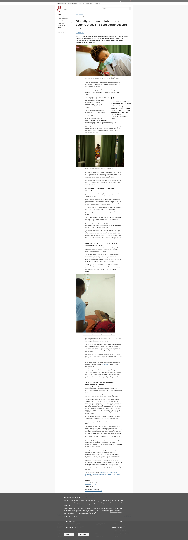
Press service (61, 32)
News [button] (75, 3)
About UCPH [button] (97, 3)
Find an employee (118, 1)
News (59, 14)
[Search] (130, 8)
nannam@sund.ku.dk (90, 484)
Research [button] (70, 3)
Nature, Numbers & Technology (63, 19)
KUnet (124, 1)
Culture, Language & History (65, 22)
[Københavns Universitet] (59, 9)
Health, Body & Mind (63, 23)
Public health (80, 32)
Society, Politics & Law (63, 17)
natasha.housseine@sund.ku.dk (93, 491)
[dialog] (94, 516)
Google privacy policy (70, 516)
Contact (60, 27)
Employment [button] (89, 3)
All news (81, 14)
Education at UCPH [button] (61, 3)
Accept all (83, 534)
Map (112, 1)
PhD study (105, 364)
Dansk (128, 1)
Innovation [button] (81, 3)
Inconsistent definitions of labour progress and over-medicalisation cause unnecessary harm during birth (102, 474)
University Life (61, 25)
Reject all (69, 534)
